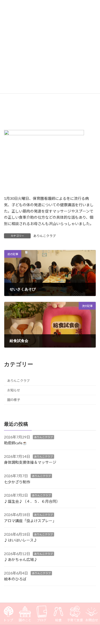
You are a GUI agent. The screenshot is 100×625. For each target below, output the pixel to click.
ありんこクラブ (44, 236)
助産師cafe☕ (15, 443)
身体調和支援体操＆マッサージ (30, 462)
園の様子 (13, 400)
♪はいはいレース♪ (20, 540)
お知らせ (13, 390)
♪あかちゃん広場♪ (21, 559)
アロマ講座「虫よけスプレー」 (30, 520)
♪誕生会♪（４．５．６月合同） (32, 501)
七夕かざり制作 (17, 481)
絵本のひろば (15, 579)
